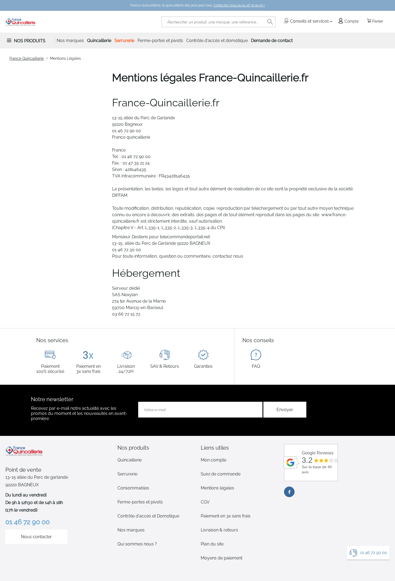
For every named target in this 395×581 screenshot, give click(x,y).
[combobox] (218, 21)
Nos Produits (29, 40)
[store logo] (20, 21)
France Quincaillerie (26, 58)
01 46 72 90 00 (373, 552)
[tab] (155, 448)
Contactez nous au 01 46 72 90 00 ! (239, 5)
